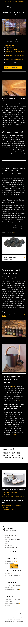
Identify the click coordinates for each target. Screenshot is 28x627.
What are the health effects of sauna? (13, 496)
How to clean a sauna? (8, 494)
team (14, 561)
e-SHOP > (14, 386)
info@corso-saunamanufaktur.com (11, 546)
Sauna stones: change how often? (14, 51)
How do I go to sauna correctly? (11, 492)
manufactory (8, 561)
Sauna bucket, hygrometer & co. (14, 59)
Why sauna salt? (10, 47)
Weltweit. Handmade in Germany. (15, 1)
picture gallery (9, 563)
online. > (21, 400)
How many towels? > (11, 45)
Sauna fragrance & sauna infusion (14, 55)
